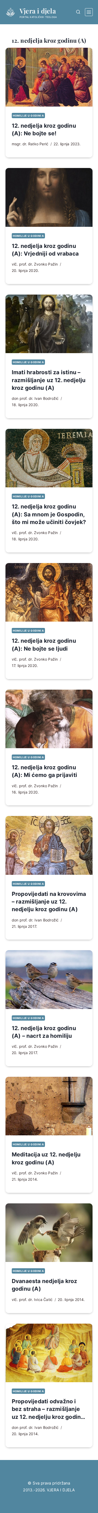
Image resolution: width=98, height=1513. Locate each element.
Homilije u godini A (28, 115)
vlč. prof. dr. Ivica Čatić (32, 1299)
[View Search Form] (78, 12)
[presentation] (49, 77)
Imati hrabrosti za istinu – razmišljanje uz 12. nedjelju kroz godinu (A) (49, 380)
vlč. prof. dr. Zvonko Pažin (35, 264)
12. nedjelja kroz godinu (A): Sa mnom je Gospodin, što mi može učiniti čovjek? (49, 514)
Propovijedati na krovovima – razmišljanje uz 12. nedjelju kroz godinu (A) (49, 902)
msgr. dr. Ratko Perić (30, 144)
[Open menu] (89, 12)
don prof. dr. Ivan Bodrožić (35, 398)
